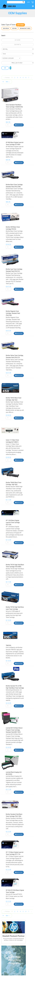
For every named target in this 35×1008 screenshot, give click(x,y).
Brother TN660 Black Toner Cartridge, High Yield (13, 484)
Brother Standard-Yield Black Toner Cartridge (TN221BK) (14, 815)
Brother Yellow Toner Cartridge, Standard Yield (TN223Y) (15, 356)
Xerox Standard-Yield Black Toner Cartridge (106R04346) (14, 106)
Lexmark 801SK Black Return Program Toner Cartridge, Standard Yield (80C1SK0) (14, 730)
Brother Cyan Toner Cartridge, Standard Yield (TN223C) (14, 270)
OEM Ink (14, 28)
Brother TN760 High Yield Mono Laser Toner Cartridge (15, 608)
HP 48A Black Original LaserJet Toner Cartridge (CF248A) (14, 143)
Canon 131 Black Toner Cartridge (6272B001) (12, 441)
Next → (8, 81)
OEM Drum (6, 28)
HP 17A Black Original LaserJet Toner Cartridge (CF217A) (14, 853)
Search (3, 35)
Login (28, 2)
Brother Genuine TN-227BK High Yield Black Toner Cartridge (15, 687)
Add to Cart (19, 125)
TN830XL (8, 645)
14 (3, 81)
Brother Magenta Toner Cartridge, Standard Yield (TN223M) (13, 313)
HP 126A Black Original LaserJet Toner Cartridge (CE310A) (13, 522)
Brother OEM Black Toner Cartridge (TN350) (13, 228)
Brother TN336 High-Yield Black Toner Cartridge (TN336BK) (15, 566)
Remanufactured (25, 28)
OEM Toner (20, 25)
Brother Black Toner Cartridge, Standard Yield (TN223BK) (14, 186)
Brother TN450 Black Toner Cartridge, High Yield (13, 399)
